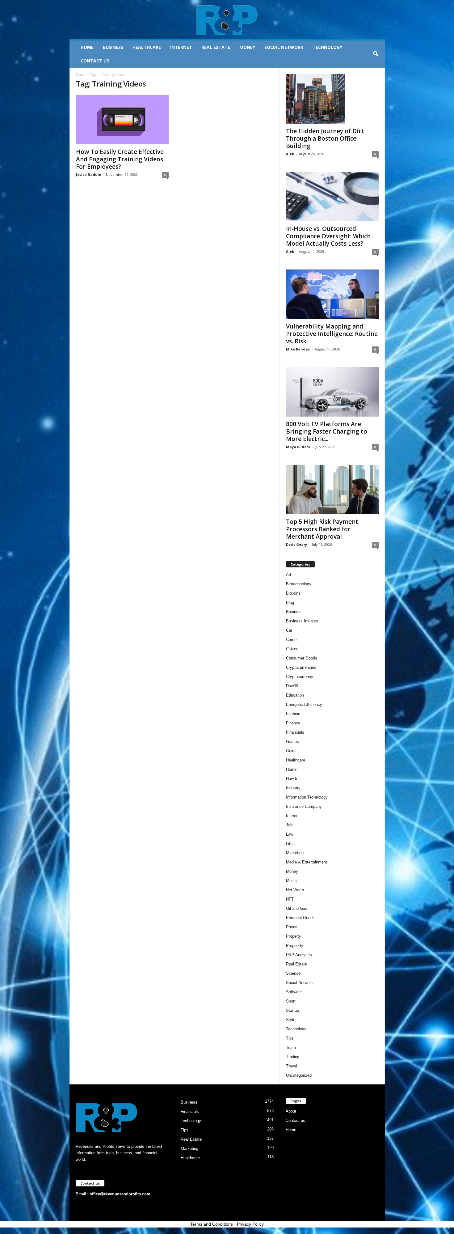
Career (292, 639)
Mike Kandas (298, 349)
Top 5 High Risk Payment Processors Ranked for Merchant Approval (322, 529)
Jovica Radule (88, 174)
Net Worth (295, 890)
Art (288, 574)
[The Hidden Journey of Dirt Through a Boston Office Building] (332, 99)
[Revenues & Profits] (227, 19)
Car (289, 630)
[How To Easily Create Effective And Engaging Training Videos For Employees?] (122, 119)
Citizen (292, 649)
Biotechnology (298, 584)
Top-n (291, 1047)
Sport (291, 1001)
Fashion (293, 713)
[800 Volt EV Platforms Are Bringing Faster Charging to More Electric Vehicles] (332, 392)
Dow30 (292, 686)
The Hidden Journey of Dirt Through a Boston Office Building (325, 138)
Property (293, 936)
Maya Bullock (298, 446)
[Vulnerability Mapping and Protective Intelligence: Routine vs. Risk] (332, 294)
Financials (295, 732)
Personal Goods (300, 917)
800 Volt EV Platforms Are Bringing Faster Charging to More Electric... (326, 431)
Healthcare (146, 47)
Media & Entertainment (306, 862)
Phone (291, 927)
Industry (293, 788)
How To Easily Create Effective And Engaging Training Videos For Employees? (120, 159)
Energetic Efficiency (304, 704)
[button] (375, 54)
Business (113, 47)
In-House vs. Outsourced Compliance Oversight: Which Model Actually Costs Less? (328, 236)
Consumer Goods (301, 658)
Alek (290, 153)
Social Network (283, 47)
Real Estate (215, 47)
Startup (292, 1010)
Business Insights (302, 621)
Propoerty (294, 945)
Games (292, 741)
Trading (292, 1056)
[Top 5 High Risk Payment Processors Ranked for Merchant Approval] (332, 489)
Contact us (95, 61)
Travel (291, 1066)
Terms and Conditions (211, 1224)
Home (87, 47)
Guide (291, 750)
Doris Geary (296, 544)
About (291, 1111)
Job (289, 825)
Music (291, 880)
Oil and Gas (296, 908)
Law (289, 834)
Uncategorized (299, 1075)
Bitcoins (293, 593)
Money (247, 47)
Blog (290, 602)
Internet (181, 47)
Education (295, 695)
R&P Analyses (299, 954)
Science (293, 973)
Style (290, 1019)
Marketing (295, 852)
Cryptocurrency (299, 676)
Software (294, 992)
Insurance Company (304, 806)
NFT (290, 899)
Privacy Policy (250, 1224)
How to (292, 778)
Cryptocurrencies (301, 667)
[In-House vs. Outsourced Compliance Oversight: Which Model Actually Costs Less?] (332, 196)
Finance (293, 723)
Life (289, 843)
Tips (290, 1038)
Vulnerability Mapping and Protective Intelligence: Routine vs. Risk (332, 333)
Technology (327, 47)
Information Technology (307, 797)
